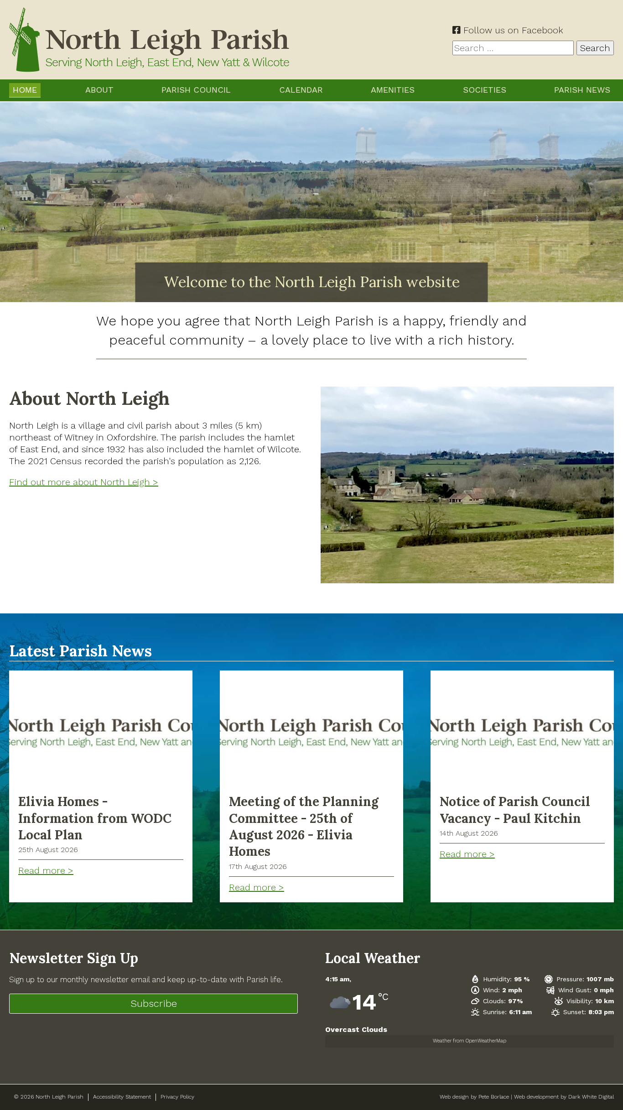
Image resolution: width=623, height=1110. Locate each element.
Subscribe (153, 1003)
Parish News (582, 89)
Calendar (301, 89)
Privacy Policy (177, 1097)
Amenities (393, 89)
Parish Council (196, 89)
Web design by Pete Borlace (474, 1097)
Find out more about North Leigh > (83, 481)
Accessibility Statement (122, 1097)
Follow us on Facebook (512, 30)
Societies (484, 89)
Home (25, 89)
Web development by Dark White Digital (564, 1097)
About (99, 89)
